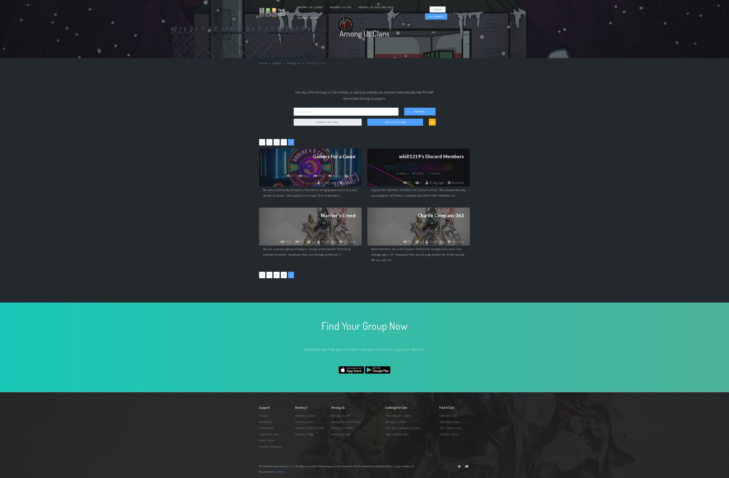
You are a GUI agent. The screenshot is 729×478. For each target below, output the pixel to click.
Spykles (279, 471)
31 (350, 176)
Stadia (336, 176)
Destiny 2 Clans (305, 415)
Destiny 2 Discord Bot (309, 428)
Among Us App (308, 18)
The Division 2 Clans (398, 415)
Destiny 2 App (304, 434)
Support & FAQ (269, 434)
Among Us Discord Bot (376, 7)
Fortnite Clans (448, 434)
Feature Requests (271, 446)
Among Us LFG (340, 7)
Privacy (264, 415)
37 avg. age (328, 183)
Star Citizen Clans (450, 428)
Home (263, 63)
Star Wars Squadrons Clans (403, 428)
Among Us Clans (310, 7)
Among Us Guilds (342, 428)
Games (277, 63)
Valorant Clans (448, 415)
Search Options (327, 122)
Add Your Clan (395, 122)
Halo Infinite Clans (397, 434)
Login (438, 9)
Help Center (267, 440)
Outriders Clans (449, 422)
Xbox (306, 176)
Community (266, 428)
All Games (436, 16)
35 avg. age (436, 183)
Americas (349, 183)
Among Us (293, 63)
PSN (320, 176)
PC (292, 176)
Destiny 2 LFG (304, 422)
